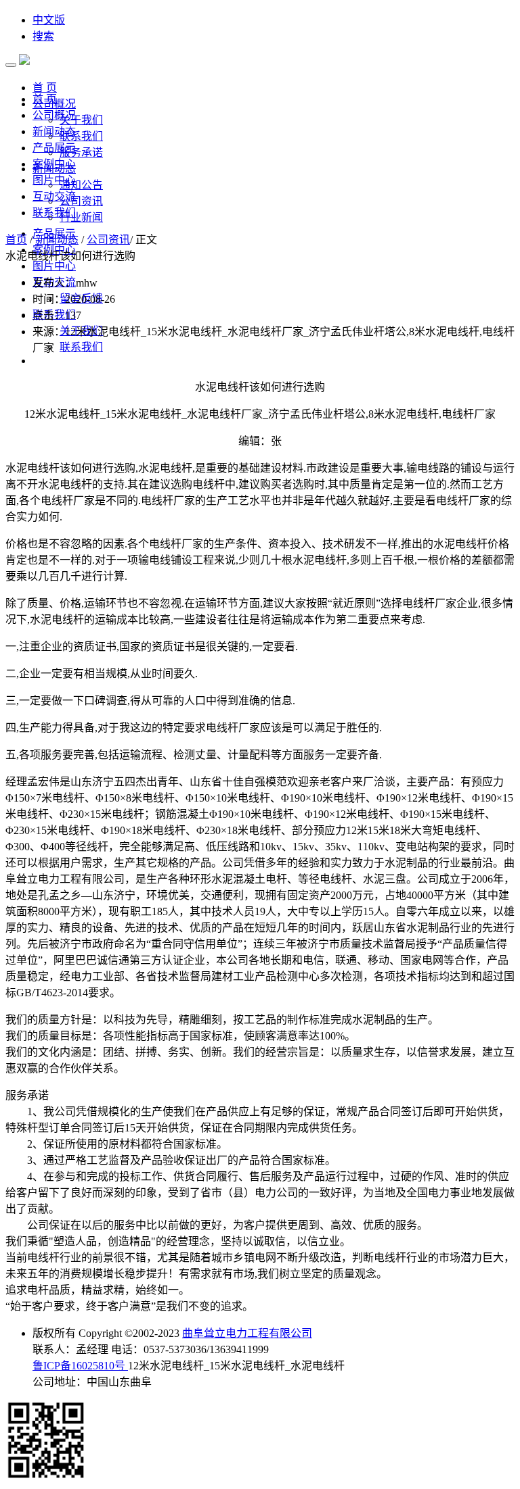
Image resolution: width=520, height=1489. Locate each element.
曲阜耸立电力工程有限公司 (247, 1333)
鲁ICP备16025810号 (80, 1365)
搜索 (43, 36)
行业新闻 (81, 217)
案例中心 (54, 164)
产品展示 (54, 147)
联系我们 (81, 136)
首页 (16, 239)
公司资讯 (81, 201)
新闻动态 (54, 131)
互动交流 (54, 196)
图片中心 (54, 180)
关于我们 (81, 120)
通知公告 (81, 185)
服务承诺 (81, 152)
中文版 (48, 20)
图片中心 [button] (54, 266)
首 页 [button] (44, 87)
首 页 (44, 99)
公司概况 (54, 115)
